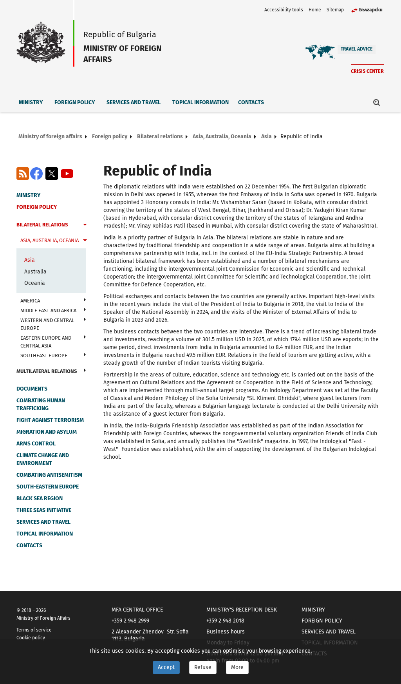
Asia (266, 136)
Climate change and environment (42, 459)
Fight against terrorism (50, 420)
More (237, 667)
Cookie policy (30, 638)
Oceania (34, 283)
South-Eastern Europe (47, 486)
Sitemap (335, 10)
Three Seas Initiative (43, 510)
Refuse (202, 667)
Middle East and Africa (48, 310)
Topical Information (200, 102)
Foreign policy (74, 102)
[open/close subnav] (85, 226)
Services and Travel (134, 102)
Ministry (31, 102)
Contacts (251, 102)
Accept (166, 667)
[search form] (377, 102)
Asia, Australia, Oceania (222, 136)
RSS (22, 173)
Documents (31, 388)
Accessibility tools (283, 10)
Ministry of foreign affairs (50, 136)
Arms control (36, 443)
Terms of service (34, 630)
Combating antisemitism (49, 475)
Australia (35, 271)
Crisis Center (367, 71)
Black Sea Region (39, 498)
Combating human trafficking (40, 404)
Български (371, 10)
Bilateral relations (160, 136)
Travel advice (356, 49)
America (30, 301)
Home (315, 10)
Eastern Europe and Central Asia (45, 342)
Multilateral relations (46, 371)
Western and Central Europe (47, 324)
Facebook (36, 173)
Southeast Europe (43, 355)
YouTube (67, 173)
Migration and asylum (46, 432)
